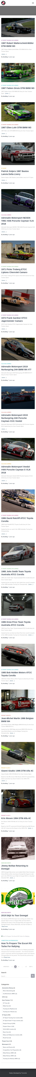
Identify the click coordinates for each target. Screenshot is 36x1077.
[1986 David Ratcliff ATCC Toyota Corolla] (18, 500)
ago (11, 57)
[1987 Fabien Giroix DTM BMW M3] (18, 72)
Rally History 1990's (8, 1055)
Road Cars (6, 1037)
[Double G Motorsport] (4, 3)
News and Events (6, 863)
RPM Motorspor (11, 876)
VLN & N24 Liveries (6, 215)
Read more (5, 926)
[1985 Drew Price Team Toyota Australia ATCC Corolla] (18, 604)
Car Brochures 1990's (9, 993)
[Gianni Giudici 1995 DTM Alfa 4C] (18, 753)
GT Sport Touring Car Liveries (9, 40)
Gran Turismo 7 (6, 1000)
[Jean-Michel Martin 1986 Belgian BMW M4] (18, 701)
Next (30, 966)
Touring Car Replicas (9, 1008)
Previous (6, 966)
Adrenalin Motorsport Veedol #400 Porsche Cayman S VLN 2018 (15, 469)
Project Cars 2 (6, 1041)
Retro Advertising (8, 990)
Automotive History (7, 988)
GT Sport (3, 168)
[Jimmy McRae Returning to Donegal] (18, 848)
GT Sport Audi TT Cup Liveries (11, 1020)
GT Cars (5, 1003)
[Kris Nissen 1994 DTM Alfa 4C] (18, 800)
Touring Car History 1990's (10, 1058)
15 (26, 966)
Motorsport (5, 1044)
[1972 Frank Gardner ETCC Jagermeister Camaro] (18, 300)
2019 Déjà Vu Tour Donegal (14, 915)
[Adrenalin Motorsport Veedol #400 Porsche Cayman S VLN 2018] (18, 449)
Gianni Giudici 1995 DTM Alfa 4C (17, 771)
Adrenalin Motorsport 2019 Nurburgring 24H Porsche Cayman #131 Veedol (14, 418)
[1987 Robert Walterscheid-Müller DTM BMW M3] (18, 27)
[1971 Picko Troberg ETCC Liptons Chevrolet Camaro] (18, 252)
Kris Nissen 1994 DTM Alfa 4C (16, 818)
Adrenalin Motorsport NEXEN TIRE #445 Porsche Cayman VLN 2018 (17, 221)
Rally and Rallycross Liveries (11, 1035)
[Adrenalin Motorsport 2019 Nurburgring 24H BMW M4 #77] (18, 349)
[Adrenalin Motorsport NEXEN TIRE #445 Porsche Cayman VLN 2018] (18, 200)
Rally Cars (6, 1006)
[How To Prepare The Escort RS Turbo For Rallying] (18, 936)
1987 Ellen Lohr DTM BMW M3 (16, 127)
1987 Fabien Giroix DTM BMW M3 (17, 88)
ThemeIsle (24, 1073)
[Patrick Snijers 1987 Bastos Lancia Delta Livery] (18, 153)
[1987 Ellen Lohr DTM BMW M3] (18, 111)
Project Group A (6, 715)
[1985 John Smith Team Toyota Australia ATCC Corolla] (18, 554)
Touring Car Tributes (9, 1011)
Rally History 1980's (8, 1053)
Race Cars (6, 1032)
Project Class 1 (5, 768)
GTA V (4, 997)
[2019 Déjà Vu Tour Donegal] (18, 898)
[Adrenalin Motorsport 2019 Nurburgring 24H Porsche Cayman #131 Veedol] (18, 397)
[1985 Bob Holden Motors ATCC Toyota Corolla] (18, 655)
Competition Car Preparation (9, 940)
